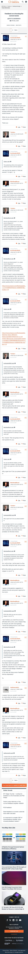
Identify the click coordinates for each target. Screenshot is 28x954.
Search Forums (11, 25)
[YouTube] (20, 920)
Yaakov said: (7, 161)
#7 (25, 299)
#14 (25, 541)
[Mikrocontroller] (18, 943)
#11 (25, 449)
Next (16, 30)
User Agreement (21, 950)
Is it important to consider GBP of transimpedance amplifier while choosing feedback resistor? (12, 819)
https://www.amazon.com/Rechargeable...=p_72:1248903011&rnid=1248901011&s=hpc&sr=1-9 (14, 287)
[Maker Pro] (7, 943)
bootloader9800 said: (9, 363)
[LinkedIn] (13, 920)
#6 (25, 249)
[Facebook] (7, 920)
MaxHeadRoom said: (9, 218)
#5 (25, 209)
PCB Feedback (7, 807)
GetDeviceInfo (14, 687)
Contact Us (14, 931)
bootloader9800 (14, 18)
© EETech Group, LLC (9, 952)
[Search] (23, 2)
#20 (25, 743)
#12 (25, 483)
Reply (24, 127)
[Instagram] (17, 920)
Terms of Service (13, 950)
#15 (25, 581)
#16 (25, 602)
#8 (25, 354)
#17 (25, 637)
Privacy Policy (6, 950)
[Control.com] (9, 940)
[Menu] (2, 2)
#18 (25, 688)
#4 (25, 182)
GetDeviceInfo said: (8, 753)
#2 (25, 132)
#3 (25, 152)
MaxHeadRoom (14, 181)
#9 (25, 393)
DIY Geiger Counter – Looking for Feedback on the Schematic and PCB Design (13, 795)
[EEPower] (19, 940)
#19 (25, 709)
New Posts (18, 25)
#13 (25, 506)
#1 (25, 36)
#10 (25, 417)
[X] (10, 920)
